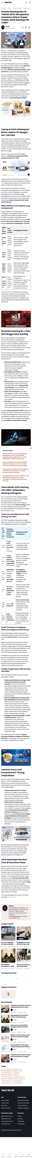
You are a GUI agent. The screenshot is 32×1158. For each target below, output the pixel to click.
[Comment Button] (25, 27)
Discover (9, 1156)
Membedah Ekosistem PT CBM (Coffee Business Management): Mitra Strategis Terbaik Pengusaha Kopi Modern (16, 478)
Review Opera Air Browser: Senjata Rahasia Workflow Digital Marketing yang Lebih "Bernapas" (20, 1046)
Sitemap (20, 1119)
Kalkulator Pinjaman (23, 1108)
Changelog (21, 1121)
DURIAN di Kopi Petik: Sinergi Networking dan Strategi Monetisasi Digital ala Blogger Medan (20, 1055)
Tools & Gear (5, 1103)
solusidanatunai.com (7, 1121)
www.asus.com (11, 897)
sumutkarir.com (5, 1124)
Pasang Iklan (21, 1124)
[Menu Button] (2, 2)
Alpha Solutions (17, 1130)
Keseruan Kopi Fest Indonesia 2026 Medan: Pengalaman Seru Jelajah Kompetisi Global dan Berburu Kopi (15, 463)
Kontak (20, 1116)
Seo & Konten (5, 1100)
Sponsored (4, 946)
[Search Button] (29, 2)
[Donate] (8, 994)
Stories (16, 1156)
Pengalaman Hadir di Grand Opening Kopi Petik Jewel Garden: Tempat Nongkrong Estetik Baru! (16, 470)
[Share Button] (29, 27)
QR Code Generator (23, 1100)
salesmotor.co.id (6, 1119)
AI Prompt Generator (23, 1103)
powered (8, 1130)
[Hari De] (16, 1090)
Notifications (22, 1156)
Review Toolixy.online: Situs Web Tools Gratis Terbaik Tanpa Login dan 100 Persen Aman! (20, 1036)
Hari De (8, 2)
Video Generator (22, 1105)
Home (3, 1156)
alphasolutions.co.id (6, 1116)
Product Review (5, 1108)
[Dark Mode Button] (26, 2)
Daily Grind (19, 968)
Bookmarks (29, 1156)
